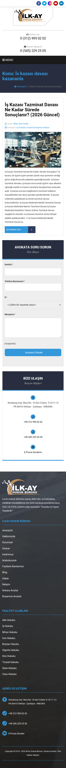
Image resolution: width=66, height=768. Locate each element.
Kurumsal (7, 542)
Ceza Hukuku (9, 674)
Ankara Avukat (10, 590)
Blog (4, 572)
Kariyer (6, 548)
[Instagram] (50, 3)
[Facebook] (38, 3)
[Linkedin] (61, 3)
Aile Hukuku (8, 620)
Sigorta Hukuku (10, 650)
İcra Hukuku (8, 638)
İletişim (6, 584)
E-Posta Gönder (16, 733)
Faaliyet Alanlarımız (13, 566)
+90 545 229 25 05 (33, 437)
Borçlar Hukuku (10, 644)
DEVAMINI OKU (13, 229)
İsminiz (9, 264)
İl (6, 297)
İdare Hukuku (9, 668)
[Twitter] (44, 3)
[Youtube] (55, 3)
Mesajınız (10, 314)
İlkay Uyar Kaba (21, 123)
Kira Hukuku (9, 656)
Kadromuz (8, 554)
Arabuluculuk (9, 560)
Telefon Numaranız (14, 281)
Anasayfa (21, 86)
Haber (5, 578)
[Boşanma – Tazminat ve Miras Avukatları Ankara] (33, 16)
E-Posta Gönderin (33, 452)
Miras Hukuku (9, 632)
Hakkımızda (8, 536)
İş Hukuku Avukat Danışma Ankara (32, 127)
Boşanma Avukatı (11, 596)
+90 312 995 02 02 (33, 422)
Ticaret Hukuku (10, 662)
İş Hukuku (7, 626)
